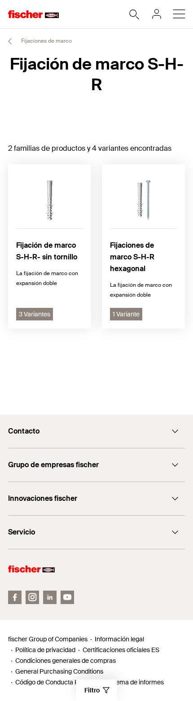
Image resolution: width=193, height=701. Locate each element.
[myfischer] (156, 14)
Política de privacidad (45, 650)
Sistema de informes (134, 682)
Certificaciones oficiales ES (121, 650)
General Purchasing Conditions (59, 671)
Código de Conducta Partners (56, 682)
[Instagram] (32, 597)
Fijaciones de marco (46, 40)
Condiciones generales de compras (65, 661)
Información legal (119, 639)
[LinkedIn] (50, 597)
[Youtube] (67, 597)
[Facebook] (15, 597)
